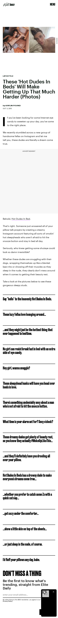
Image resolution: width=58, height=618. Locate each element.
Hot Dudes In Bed (21, 218)
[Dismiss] (53, 591)
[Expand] (44, 591)
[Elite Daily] (9, 4)
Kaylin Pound (13, 105)
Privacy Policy (8, 601)
